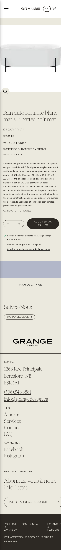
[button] (54, 9)
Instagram (14, 456)
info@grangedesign (23, 399)
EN (46, 8)
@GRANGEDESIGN (18, 316)
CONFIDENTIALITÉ (32, 524)
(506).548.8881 (17, 392)
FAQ (8, 434)
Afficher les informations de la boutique (28, 249)
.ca (45, 399)
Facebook (13, 449)
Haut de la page (30, 285)
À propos (13, 415)
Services (12, 421)
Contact (12, 427)
